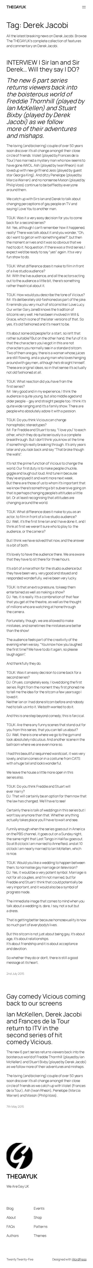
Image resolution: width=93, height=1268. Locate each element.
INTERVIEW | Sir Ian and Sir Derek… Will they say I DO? (43, 66)
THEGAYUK (16, 7)
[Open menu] (84, 7)
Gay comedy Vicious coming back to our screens (45, 1000)
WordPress (79, 1259)
